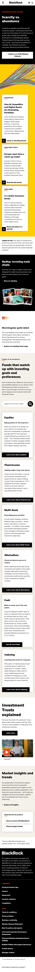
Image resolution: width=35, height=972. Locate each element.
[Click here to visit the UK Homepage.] (16, 3)
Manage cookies (8, 952)
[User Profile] (28, 2)
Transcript (7, 759)
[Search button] (31, 2)
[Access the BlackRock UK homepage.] (13, 854)
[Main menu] (3, 2)
